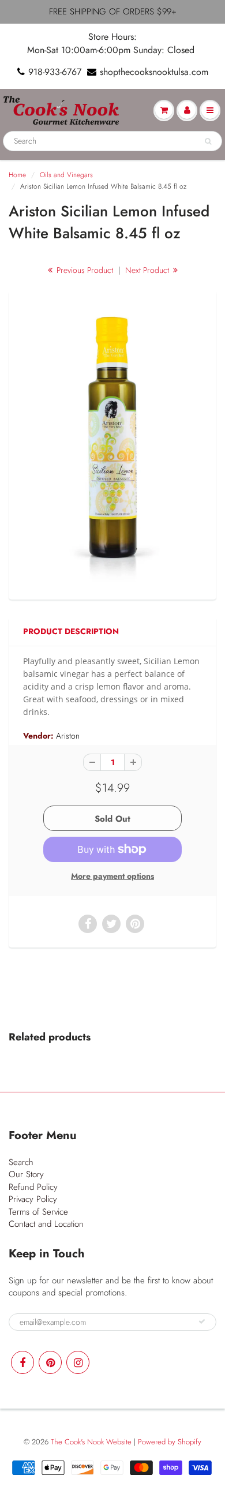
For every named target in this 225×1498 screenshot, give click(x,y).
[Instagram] (77, 1362)
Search (21, 1162)
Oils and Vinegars (66, 175)
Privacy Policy (33, 1199)
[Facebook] (22, 1362)
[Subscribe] (202, 1321)
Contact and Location (46, 1224)
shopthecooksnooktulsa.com (154, 72)
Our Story (26, 1174)
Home (17, 175)
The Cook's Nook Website (91, 1441)
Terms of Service (38, 1211)
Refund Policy (33, 1187)
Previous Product (83, 270)
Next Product (148, 270)
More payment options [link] (112, 876)
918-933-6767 (54, 72)
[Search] (208, 141)
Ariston (68, 735)
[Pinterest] (50, 1362)
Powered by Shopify (169, 1441)
